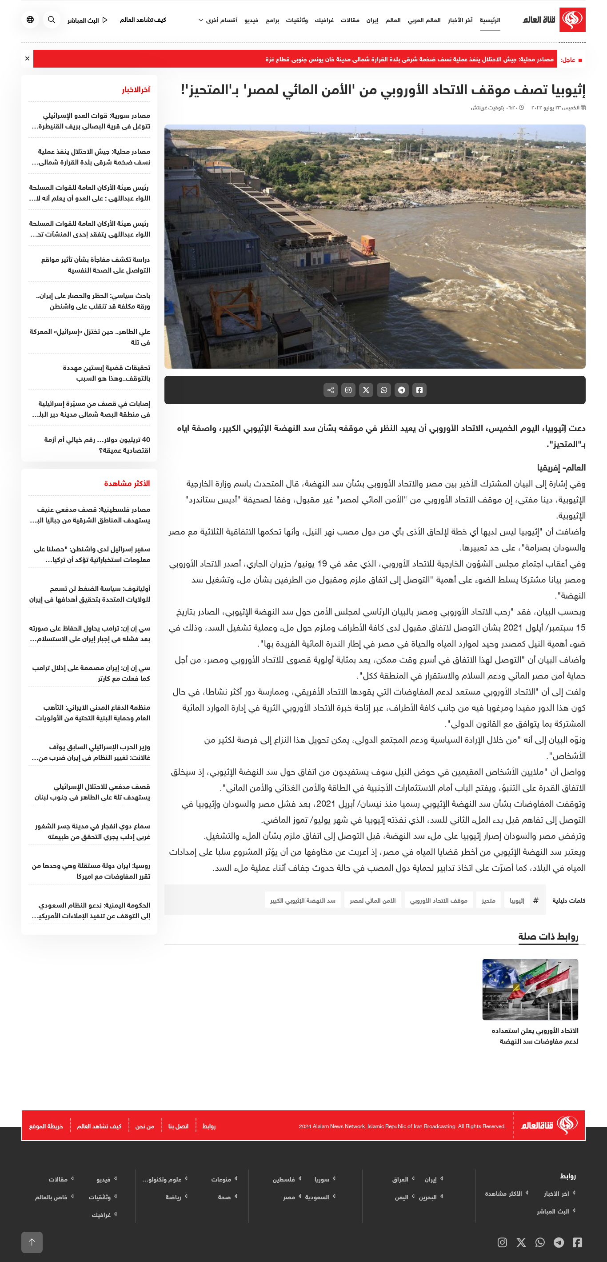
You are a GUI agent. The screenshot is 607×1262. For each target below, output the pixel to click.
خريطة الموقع (46, 1124)
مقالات (350, 18)
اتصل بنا (178, 1124)
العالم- (574, 465)
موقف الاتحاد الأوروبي (438, 899)
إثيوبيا (517, 899)
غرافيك (324, 18)
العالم (393, 18)
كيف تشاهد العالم (143, 18)
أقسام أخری (220, 18)
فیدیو (251, 18)
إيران (373, 18)
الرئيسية (490, 18)
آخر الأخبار (460, 18)
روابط (209, 1124)
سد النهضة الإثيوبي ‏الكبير (302, 899)
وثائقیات (297, 18)
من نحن (145, 1124)
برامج (272, 18)
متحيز (488, 899)
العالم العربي (424, 18)
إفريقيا (548, 465)
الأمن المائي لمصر (373, 899)
